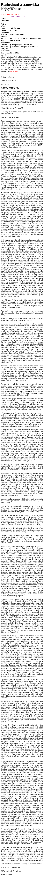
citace (12, 16)
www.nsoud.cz (15, 71)
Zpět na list (5, 14)
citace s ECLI (20, 16)
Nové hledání (14, 14)
